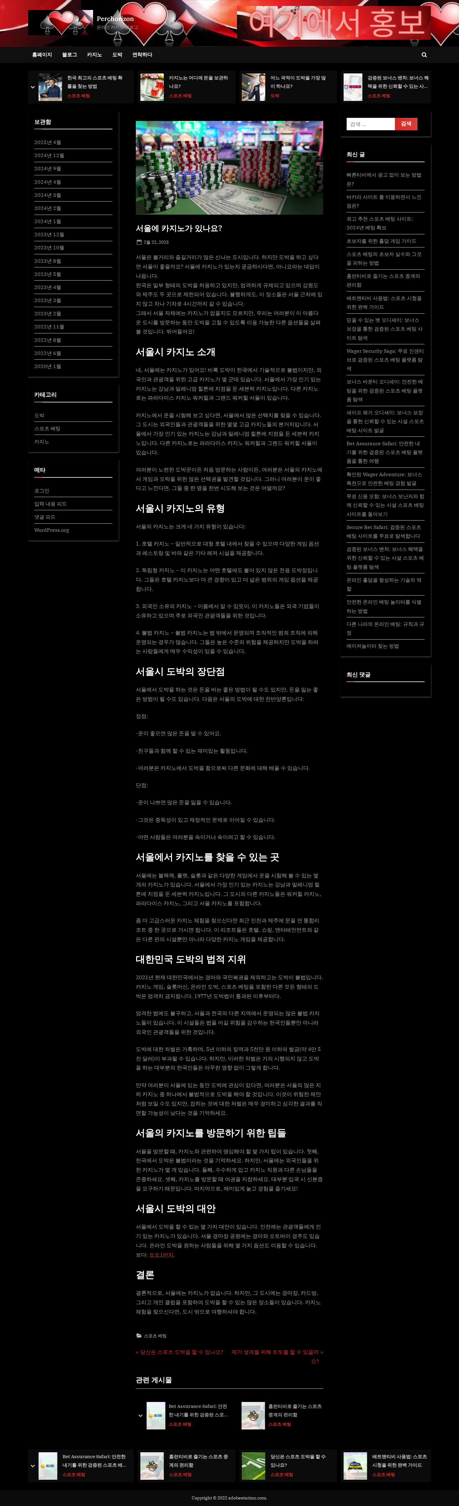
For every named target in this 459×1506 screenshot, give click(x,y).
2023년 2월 (47, 313)
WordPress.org (51, 529)
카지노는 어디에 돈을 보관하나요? (96, 82)
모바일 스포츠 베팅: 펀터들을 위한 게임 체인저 (400, 1460)
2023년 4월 (47, 287)
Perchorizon (115, 18)
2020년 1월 (47, 366)
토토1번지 (161, 1254)
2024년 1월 (47, 221)
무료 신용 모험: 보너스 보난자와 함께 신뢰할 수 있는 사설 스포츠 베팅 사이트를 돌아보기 (385, 505)
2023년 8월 (47, 260)
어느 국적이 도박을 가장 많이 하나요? (196, 82)
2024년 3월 (47, 195)
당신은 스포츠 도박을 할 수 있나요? (196, 1460)
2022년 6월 (47, 353)
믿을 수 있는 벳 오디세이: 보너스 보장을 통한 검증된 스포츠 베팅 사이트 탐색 (385, 329)
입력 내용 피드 (50, 503)
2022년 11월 (49, 326)
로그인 (41, 490)
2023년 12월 (49, 234)
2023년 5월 (47, 274)
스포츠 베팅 (78, 95)
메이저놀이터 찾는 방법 (373, 645)
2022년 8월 (47, 340)
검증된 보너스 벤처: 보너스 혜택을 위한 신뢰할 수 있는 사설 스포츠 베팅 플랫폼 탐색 (296, 83)
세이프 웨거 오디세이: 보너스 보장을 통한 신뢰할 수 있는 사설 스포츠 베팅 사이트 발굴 (385, 421)
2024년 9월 (47, 168)
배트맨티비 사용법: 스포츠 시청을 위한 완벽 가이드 (298, 1460)
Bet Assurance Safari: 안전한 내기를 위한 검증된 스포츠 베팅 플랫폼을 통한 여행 (199, 1411)
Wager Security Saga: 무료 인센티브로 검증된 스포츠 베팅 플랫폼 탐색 (385, 359)
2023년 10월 (49, 247)
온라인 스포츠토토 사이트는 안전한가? (401, 82)
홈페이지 (42, 54)
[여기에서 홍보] (334, 23)
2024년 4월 (47, 181)
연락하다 (142, 54)
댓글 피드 (45, 516)
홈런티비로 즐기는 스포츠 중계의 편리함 (295, 1410)
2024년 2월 (47, 208)
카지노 (94, 54)
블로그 (69, 54)
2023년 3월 (47, 300)
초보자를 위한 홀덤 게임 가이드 (382, 240)
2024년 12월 (49, 155)
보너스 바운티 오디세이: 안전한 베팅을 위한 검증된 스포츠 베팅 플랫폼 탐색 (385, 390)
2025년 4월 (47, 142)
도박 (117, 54)
